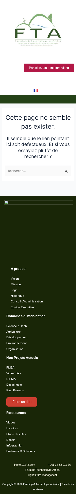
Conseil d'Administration (27, 301)
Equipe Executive (22, 307)
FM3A (10, 367)
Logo (14, 290)
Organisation (14, 349)
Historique (17, 296)
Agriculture (13, 332)
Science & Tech (16, 326)
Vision (15, 279)
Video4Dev (13, 373)
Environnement (16, 343)
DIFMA (11, 379)
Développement (16, 337)
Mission (16, 284)
